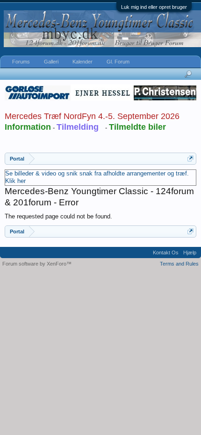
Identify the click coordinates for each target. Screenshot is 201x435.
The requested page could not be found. (58, 216)
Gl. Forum (118, 61)
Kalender (82, 61)
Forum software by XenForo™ (37, 264)
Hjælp (189, 252)
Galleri (51, 61)
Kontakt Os (166, 252)
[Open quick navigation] (190, 158)
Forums (21, 61)
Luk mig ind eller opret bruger (154, 7)
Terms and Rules (179, 264)
